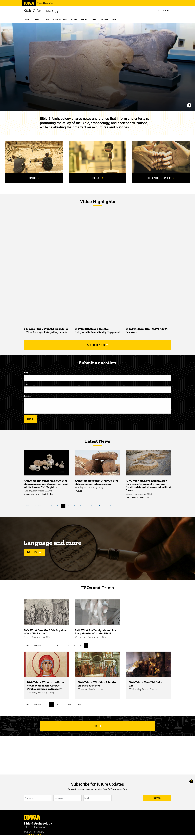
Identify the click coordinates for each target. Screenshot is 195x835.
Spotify (74, 19)
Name (26, 373)
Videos (46, 19)
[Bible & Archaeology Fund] (161, 157)
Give (114, 19)
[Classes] (34, 157)
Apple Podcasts (60, 19)
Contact (104, 19)
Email (26, 384)
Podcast (96, 178)
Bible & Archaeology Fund (159, 178)
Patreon (84, 19)
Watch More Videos (96, 344)
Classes (27, 19)
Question (27, 396)
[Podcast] (97, 157)
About (94, 19)
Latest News (97, 441)
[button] (162, 11)
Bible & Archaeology (41, 11)
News (37, 19)
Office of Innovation (45, 3)
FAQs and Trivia (97, 587)
